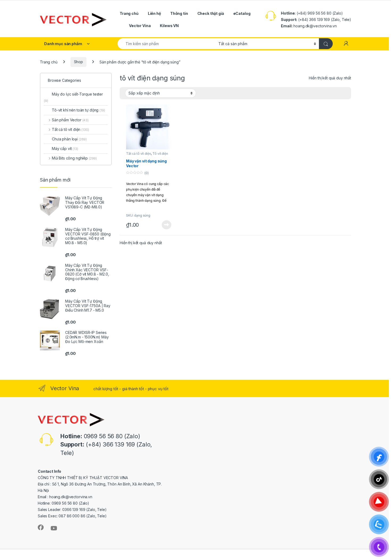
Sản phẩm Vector (70, 120)
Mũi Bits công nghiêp (74, 158)
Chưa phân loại (69, 139)
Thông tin (179, 13)
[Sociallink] (41, 527)
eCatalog (242, 13)
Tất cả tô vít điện (138, 154)
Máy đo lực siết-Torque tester (73, 97)
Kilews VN (169, 25)
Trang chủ (129, 13)
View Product (164, 224)
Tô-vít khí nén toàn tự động (78, 110)
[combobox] (166, 43)
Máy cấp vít (65, 148)
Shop (78, 61)
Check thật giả (210, 13)
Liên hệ (154, 13)
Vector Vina (140, 25)
